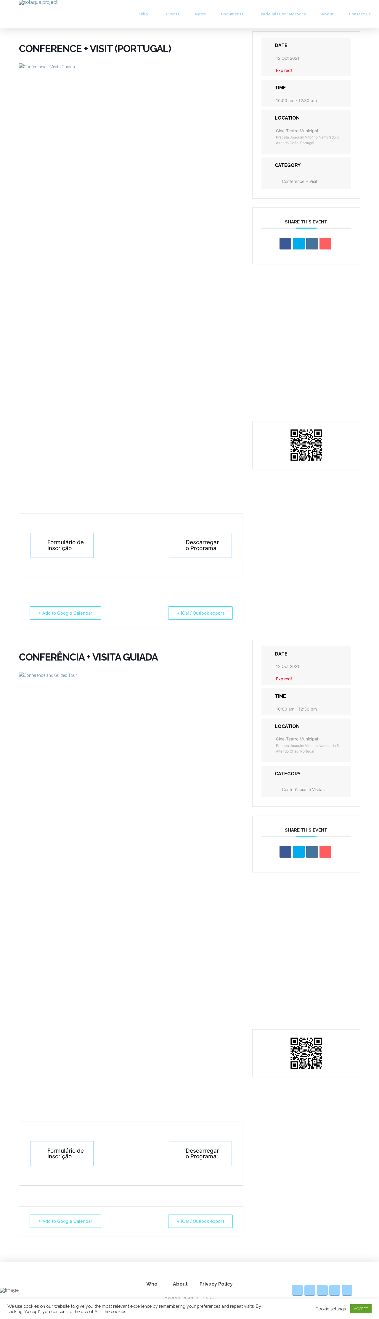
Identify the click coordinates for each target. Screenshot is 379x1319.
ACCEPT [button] (361, 1309)
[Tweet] (299, 243)
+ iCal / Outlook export (200, 613)
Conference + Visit (299, 181)
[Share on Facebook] (285, 243)
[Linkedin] (312, 243)
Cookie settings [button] (330, 1308)
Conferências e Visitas (303, 789)
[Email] (325, 243)
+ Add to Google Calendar (65, 613)
